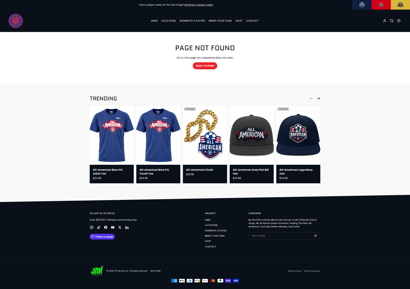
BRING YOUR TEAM (220, 21)
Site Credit (155, 270)
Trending (103, 98)
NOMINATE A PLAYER (192, 21)
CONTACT (252, 21)
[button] (391, 20)
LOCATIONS (168, 21)
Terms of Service (312, 271)
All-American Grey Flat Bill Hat (251, 171)
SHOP (238, 21)
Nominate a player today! (198, 4)
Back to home (205, 65)
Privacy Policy (295, 271)
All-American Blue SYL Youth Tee (154, 171)
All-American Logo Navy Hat (296, 171)
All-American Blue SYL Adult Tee (108, 171)
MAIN (154, 21)
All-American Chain (199, 170)
